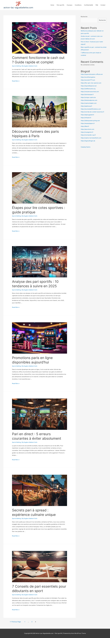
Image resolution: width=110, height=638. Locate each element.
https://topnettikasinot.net (89, 86)
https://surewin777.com (88, 80)
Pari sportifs (60, 5)
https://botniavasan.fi (87, 94)
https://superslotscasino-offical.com (92, 74)
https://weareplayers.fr (88, 123)
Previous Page (15, 622)
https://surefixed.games (88, 77)
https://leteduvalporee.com (89, 100)
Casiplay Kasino (85, 147)
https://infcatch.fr (86, 117)
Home (52, 5)
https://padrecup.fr (86, 106)
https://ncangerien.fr (87, 132)
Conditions (78, 5)
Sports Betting (16, 66)
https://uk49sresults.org (88, 88)
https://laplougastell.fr (87, 115)
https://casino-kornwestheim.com (91, 138)
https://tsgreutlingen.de (88, 141)
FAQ (97, 5)
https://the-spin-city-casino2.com (91, 83)
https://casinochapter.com (89, 103)
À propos (69, 5)
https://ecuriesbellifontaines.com (91, 109)
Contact (103, 5)
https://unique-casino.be (88, 97)
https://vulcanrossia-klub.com (90, 91)
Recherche (84, 16)
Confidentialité (88, 5)
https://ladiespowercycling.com (90, 120)
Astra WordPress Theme (78, 633)
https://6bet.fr (85, 126)
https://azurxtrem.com (87, 129)
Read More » (16, 81)
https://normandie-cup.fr (88, 135)
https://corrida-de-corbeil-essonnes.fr (92, 112)
